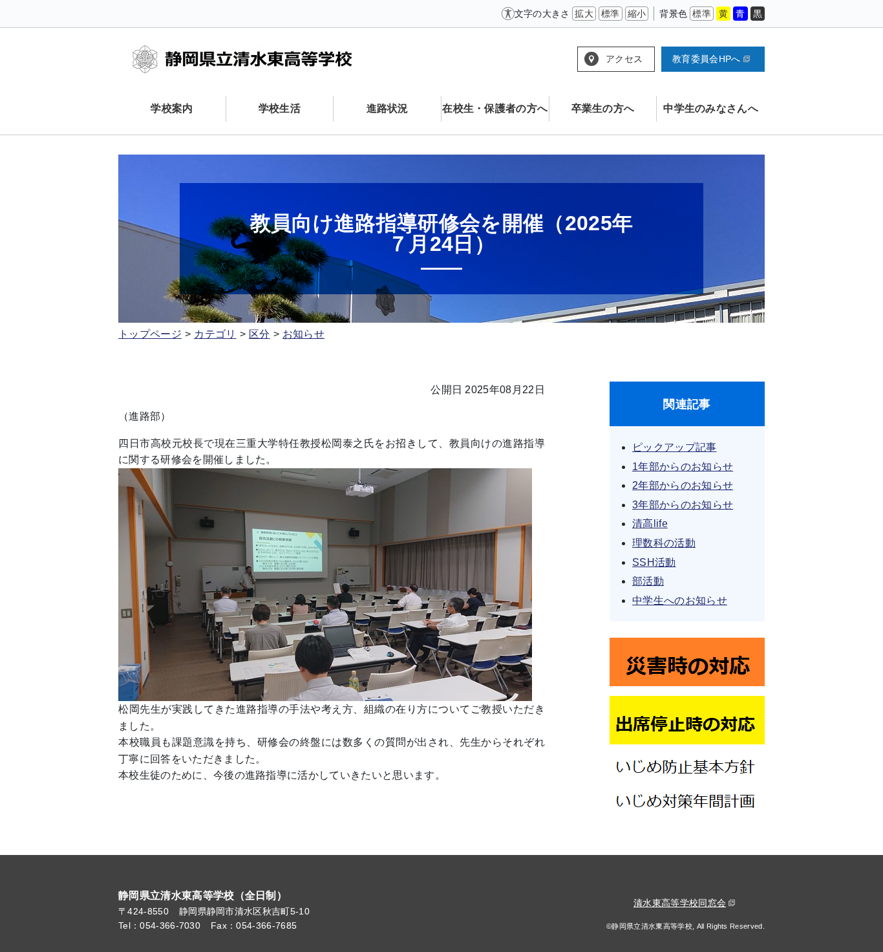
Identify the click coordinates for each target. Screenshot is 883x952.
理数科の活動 (664, 542)
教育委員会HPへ (706, 59)
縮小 (637, 13)
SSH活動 (654, 562)
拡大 (584, 13)
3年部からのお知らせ (682, 504)
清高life (650, 523)
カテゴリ (215, 334)
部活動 (648, 581)
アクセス (624, 59)
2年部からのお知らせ (682, 485)
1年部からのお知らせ (682, 466)
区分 (259, 334)
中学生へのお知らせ (679, 600)
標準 (610, 13)
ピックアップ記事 (674, 447)
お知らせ (303, 334)
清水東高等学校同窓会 (679, 903)
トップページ (150, 334)
